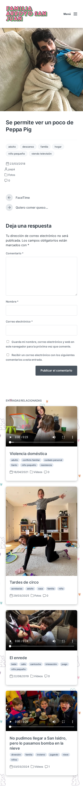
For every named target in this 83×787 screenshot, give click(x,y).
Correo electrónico (19, 321)
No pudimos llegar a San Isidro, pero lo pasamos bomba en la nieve (38, 743)
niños (14, 759)
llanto (14, 465)
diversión (16, 754)
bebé (13, 664)
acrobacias (16, 588)
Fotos (11, 174)
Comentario (15, 253)
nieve (65, 754)
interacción (51, 664)
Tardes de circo (24, 582)
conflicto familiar (31, 460)
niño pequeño (16, 153)
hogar (58, 146)
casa (40, 588)
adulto (12, 146)
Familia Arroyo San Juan (26, 14)
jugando (54, 754)
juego (64, 664)
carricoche (35, 664)
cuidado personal (53, 460)
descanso (28, 146)
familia (44, 146)
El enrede (18, 657)
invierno (41, 754)
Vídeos (38, 472)
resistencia (46, 465)
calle (23, 664)
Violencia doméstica (28, 453)
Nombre (12, 301)
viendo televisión (41, 153)
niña (61, 588)
